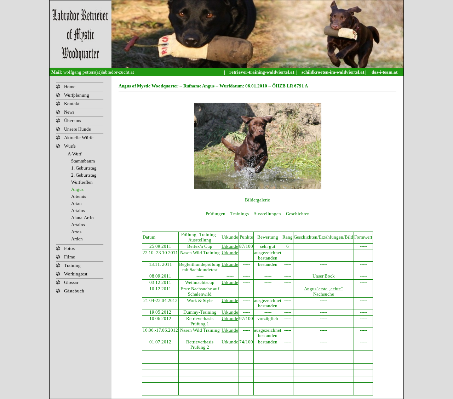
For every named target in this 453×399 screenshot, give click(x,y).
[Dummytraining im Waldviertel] (401, 72)
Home (69, 86)
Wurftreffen (82, 182)
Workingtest (75, 274)
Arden (77, 238)
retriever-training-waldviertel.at (262, 72)
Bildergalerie (257, 200)
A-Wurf (74, 154)
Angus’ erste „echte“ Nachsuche (323, 291)
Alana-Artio (82, 217)
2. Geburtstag (84, 175)
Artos (76, 231)
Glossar (71, 282)
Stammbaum (83, 161)
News (69, 112)
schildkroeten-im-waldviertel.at (333, 72)
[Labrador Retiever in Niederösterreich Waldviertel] (257, 66)
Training (72, 265)
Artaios (78, 210)
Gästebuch (74, 291)
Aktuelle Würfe (78, 137)
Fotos (69, 248)
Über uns (72, 120)
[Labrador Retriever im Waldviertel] (80, 66)
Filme (69, 257)
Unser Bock (323, 276)
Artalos (78, 224)
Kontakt (72, 103)
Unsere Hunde (77, 129)
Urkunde (230, 246)
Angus (77, 189)
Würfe (70, 146)
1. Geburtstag (84, 168)
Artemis (78, 196)
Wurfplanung (76, 95)
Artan (76, 203)
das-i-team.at (384, 72)
